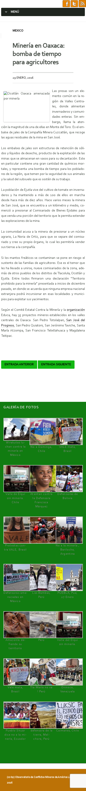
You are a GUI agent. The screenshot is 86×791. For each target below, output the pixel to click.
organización (76, 310)
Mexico (18, 30)
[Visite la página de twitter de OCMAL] (74, 4)
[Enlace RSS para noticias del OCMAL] (82, 4)
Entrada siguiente (56, 364)
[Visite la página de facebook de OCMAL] (66, 4)
